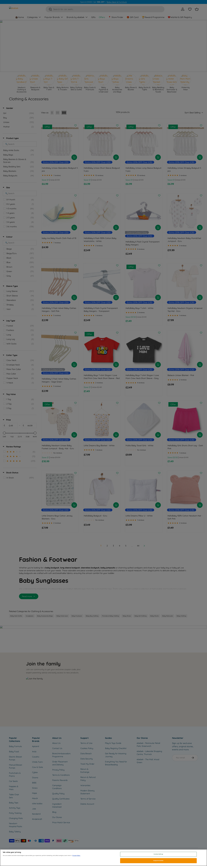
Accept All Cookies (158, 860)
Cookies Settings (158, 854)
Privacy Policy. (76, 855)
